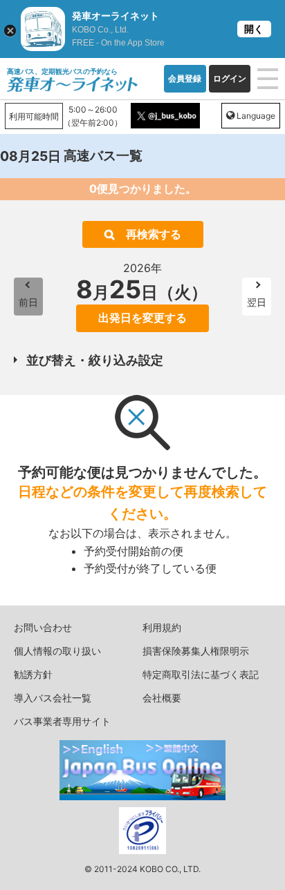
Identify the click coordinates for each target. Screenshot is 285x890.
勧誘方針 (33, 674)
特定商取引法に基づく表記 (200, 674)
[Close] (10, 31)
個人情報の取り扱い (57, 651)
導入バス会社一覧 (52, 698)
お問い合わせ (43, 627)
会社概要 (161, 698)
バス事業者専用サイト (62, 721)
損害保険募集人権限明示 (195, 651)
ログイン (229, 78)
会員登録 (184, 78)
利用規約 (161, 627)
